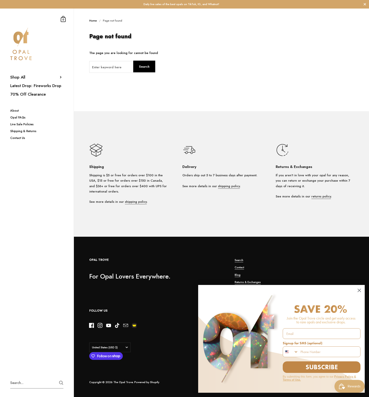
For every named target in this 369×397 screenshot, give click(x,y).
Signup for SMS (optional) (302, 343)
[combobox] (290, 352)
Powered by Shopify (146, 382)
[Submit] (61, 383)
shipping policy (136, 201)
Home (93, 21)
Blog (237, 275)
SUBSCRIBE (322, 367)
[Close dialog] (359, 290)
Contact (239, 267)
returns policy (321, 196)
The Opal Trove (123, 382)
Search (144, 66)
